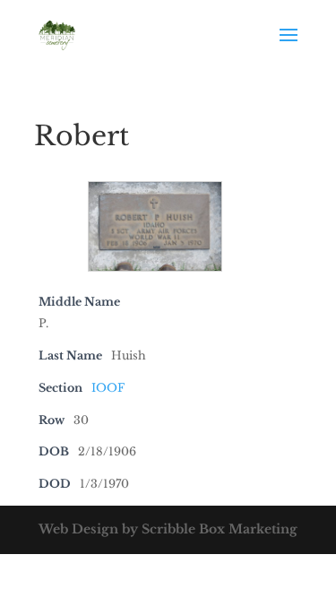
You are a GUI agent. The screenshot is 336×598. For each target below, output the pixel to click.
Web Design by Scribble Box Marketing (168, 529)
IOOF (108, 387)
